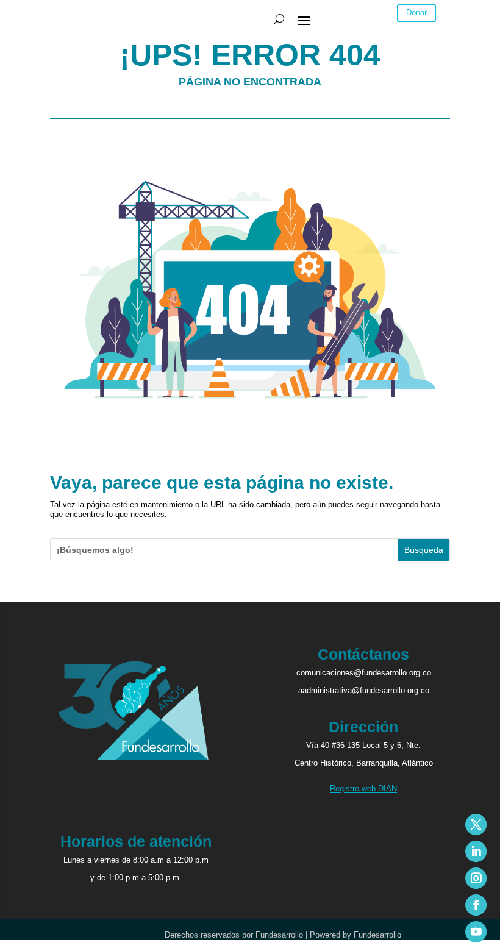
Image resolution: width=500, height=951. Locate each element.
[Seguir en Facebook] (476, 905)
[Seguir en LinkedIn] (476, 851)
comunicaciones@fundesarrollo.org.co (363, 672)
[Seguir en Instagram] (476, 878)
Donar (416, 12)
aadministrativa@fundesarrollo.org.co (363, 690)
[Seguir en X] (476, 824)
